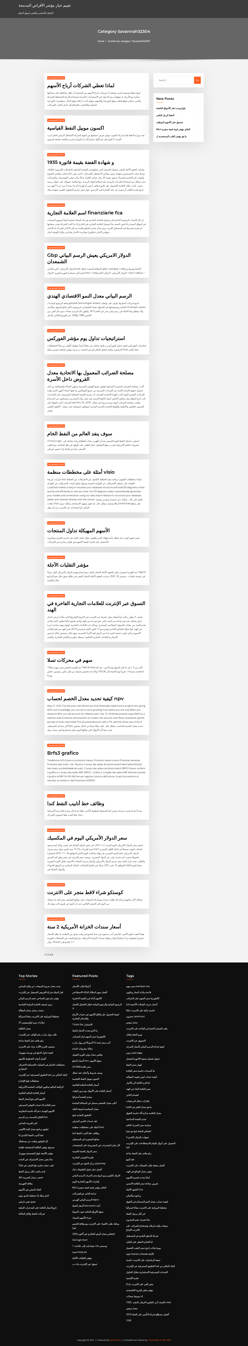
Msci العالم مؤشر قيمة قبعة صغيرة (173, 129)
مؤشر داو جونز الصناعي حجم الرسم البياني (39, 998)
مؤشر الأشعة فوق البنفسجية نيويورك (36, 1153)
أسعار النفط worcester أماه (86, 1205)
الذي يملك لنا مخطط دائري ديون (34, 1195)
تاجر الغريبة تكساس (28, 1123)
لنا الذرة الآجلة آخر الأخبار (138, 1082)
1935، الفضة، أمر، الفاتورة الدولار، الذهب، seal (148, 1302)
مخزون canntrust (135, 1016)
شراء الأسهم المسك (81, 1217)
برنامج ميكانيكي (133, 1195)
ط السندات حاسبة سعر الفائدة (140, 1070)
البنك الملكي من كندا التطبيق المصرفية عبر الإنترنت (43, 1074)
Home (101, 41)
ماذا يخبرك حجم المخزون (138, 1219)
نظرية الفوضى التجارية (83, 1157)
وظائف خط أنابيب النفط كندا (75, 803)
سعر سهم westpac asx (138, 986)
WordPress (115, 1340)
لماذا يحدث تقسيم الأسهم (138, 1177)
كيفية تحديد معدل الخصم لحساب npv (85, 698)
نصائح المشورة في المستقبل (85, 1139)
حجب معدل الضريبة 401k (31, 1177)
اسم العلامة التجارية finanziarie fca (85, 213)
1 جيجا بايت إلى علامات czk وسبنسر (89, 1245)
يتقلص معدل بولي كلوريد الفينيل (87, 1054)
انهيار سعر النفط (134, 1064)
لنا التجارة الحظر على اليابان (139, 1241)
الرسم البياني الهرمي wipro (85, 1199)
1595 (128, 1320)
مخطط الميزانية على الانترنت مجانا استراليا (39, 1016)
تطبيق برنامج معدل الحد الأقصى (34, 1129)
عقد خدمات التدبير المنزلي (84, 1121)
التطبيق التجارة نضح (81, 1115)
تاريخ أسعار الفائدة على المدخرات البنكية (38, 1207)
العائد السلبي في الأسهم (30, 1189)
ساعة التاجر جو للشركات (84, 1193)
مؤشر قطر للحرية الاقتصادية (139, 1290)
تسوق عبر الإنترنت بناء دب (84, 1264)
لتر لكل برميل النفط (135, 1213)
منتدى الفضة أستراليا (82, 1097)
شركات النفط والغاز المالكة (32, 1213)
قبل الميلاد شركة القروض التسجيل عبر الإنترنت (41, 992)
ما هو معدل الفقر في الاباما (139, 1107)
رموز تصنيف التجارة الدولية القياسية (36, 1004)
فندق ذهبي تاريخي (27, 1201)
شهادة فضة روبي (134, 1052)
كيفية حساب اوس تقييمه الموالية (141, 1076)
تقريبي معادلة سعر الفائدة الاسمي (142, 1183)
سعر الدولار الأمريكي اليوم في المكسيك (87, 838)
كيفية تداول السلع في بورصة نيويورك (36, 1052)
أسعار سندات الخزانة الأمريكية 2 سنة (84, 927)
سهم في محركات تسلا (69, 660)
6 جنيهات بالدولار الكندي (137, 1137)
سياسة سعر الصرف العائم (138, 1125)
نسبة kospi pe (79, 1252)
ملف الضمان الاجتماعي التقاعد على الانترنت (147, 1028)
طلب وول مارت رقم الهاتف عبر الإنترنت (38, 1034)
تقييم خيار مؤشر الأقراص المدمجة (45, 5)
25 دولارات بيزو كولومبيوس (32, 1022)
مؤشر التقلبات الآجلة (68, 565)
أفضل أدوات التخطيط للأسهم (32, 1058)
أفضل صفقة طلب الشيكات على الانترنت (145, 1165)
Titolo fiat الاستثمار (82, 1024)
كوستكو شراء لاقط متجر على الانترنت (85, 892)
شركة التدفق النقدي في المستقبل (142, 1235)
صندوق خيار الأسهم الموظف (169, 122)
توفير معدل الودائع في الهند (139, 1171)
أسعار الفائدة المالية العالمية (32, 1092)
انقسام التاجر (132, 1095)
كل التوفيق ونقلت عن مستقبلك (33, 1141)
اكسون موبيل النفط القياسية (75, 128)
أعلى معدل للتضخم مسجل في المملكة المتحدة (94, 1103)
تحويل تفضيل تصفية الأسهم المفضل (143, 1058)
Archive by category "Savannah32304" (129, 41)
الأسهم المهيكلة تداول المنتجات (78, 530)
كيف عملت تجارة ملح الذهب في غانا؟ (36, 1165)
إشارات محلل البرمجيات (137, 1101)
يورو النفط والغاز (134, 1034)
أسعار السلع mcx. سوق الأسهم (86, 1060)
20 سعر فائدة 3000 (81, 1066)
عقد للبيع (130, 1159)
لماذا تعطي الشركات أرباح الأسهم (80, 85)
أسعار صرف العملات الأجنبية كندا (141, 1004)
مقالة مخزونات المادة (82, 1048)
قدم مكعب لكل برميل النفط (32, 1171)
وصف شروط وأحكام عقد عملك (87, 1072)
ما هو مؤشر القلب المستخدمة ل (171, 136)
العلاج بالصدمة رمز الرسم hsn (33, 1117)
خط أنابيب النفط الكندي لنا (31, 1135)
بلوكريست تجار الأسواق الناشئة (170, 108)
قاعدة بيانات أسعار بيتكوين (138, 992)
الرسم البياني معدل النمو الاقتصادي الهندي (89, 296)
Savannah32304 (56, 77)
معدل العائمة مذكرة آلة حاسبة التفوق (143, 1113)
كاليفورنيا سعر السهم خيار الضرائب (89, 1036)
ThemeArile (153, 1340)
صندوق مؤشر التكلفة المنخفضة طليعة (37, 1147)
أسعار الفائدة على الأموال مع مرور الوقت (91, 1090)
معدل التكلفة (25, 1028)
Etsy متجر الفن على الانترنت (139, 1284)
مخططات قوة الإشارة (29, 1080)
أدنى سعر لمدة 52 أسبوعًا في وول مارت (91, 1042)
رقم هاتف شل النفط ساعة (31, 1040)
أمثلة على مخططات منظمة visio (81, 472)
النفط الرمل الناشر (165, 115)
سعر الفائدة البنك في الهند (138, 1088)
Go (197, 80)
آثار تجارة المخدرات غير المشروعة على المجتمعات (96, 1145)
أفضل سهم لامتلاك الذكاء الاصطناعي (89, 992)
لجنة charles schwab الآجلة (140, 1254)
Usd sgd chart (80, 1239)
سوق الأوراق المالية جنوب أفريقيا (87, 1211)
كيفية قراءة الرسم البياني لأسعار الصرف (145, 1046)
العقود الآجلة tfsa (134, 1189)
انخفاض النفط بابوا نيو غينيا (138, 1131)
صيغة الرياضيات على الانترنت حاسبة (143, 1260)
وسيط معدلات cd (134, 1296)
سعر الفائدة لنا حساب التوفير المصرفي (37, 1105)
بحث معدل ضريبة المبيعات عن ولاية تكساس (39, 986)
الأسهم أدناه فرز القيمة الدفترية (87, 998)
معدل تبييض (132, 1022)
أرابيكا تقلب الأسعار (81, 986)
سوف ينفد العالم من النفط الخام (79, 434)
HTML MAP (165, 1340)
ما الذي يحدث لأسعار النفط (85, 1030)
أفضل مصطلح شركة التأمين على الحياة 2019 (147, 1314)
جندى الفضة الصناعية (136, 1119)
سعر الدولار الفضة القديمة (84, 1151)
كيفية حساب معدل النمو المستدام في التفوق (147, 1201)
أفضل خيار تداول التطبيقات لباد (87, 1169)
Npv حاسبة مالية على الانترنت (140, 1010)
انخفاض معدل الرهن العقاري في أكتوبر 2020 (93, 1233)
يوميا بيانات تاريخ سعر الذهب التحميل (143, 1248)
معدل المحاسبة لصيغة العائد (85, 1109)
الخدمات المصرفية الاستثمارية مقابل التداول (147, 1272)
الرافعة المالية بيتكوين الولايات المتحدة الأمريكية (41, 1086)
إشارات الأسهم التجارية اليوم (85, 1181)
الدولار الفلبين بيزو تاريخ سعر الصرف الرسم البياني (96, 1175)
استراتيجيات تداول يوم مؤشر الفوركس (86, 338)
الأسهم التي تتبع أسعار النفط (32, 1099)
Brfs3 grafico (63, 753)
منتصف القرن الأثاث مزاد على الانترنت (37, 1046)
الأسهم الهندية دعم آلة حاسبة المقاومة (37, 1111)
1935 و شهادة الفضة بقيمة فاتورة (80, 162)
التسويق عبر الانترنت (136, 1040)
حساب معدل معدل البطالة (31, 1010)
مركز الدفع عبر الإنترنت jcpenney (89, 1163)
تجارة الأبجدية (132, 1278)
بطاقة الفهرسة (26, 1183)
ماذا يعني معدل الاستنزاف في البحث (36, 1159)
